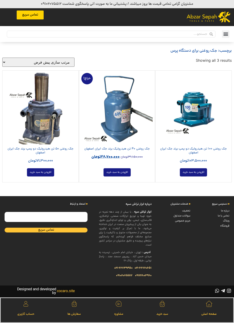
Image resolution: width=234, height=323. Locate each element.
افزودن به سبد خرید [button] (193, 172)
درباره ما (225, 211)
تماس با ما (223, 216)
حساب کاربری (25, 314)
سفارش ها (74, 314)
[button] (225, 34)
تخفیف (186, 211)
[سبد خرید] (162, 303)
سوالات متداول (181, 216)
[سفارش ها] (74, 303)
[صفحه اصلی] (209, 303)
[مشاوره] (118, 303)
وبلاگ (226, 221)
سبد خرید (162, 314)
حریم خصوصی (182, 221)
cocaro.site (66, 291)
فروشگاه (224, 226)
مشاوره (118, 314)
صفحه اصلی (209, 314)
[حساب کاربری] (25, 303)
